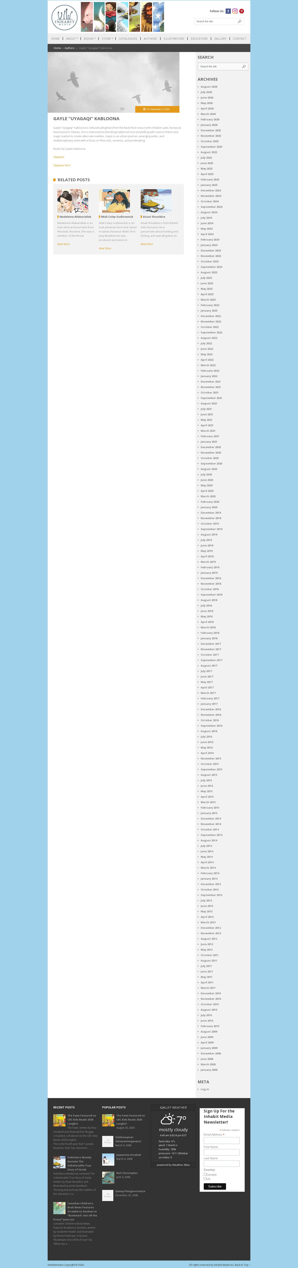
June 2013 (207, 906)
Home (55, 38)
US (208, 1179)
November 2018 (211, 583)
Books (90, 38)
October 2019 (210, 523)
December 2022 (211, 316)
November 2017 (211, 649)
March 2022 (208, 365)
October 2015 (210, 764)
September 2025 (211, 146)
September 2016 (211, 725)
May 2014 (206, 857)
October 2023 (210, 261)
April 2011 (207, 982)
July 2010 (206, 1015)
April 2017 (207, 687)
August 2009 (209, 1031)
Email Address (214, 1135)
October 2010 (210, 1004)
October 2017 (210, 654)
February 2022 (210, 370)
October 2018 (210, 589)
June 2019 (207, 545)
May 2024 (206, 228)
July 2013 (206, 900)
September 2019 (211, 529)
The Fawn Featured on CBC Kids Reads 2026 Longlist (82, 1119)
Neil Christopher (127, 1173)
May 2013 (206, 911)
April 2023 (207, 294)
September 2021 (211, 398)
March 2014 (208, 867)
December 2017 (211, 644)
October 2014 (210, 829)
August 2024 (209, 212)
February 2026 (210, 119)
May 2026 (206, 103)
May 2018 (206, 616)
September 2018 (211, 594)
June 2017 (207, 676)
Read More (63, 244)
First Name (211, 1146)
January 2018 (209, 638)
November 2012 (211, 933)
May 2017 (206, 682)
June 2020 (207, 480)
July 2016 (206, 736)
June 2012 (207, 944)
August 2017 (209, 665)
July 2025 (206, 157)
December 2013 (211, 884)
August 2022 (209, 338)
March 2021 (208, 431)
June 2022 (207, 349)
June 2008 (207, 1059)
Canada (211, 1174)
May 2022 (206, 354)
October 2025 (210, 141)
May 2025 (206, 168)
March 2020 (208, 496)
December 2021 (211, 381)
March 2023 (208, 299)
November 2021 (211, 387)
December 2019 (211, 512)
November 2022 (211, 321)
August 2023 (209, 272)
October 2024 (210, 201)
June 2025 (207, 163)
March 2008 (208, 1064)
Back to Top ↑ (242, 1265)
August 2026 (209, 86)
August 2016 (209, 731)
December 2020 (211, 447)
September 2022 (211, 332)
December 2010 (211, 993)
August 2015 (209, 775)
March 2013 (208, 922)
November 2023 (211, 256)
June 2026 (207, 97)
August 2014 (209, 840)
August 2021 (209, 403)
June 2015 (207, 786)
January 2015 (209, 813)
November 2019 (211, 518)
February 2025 (210, 179)
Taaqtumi (58, 157)
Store (107, 38)
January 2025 (209, 185)
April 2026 (207, 108)
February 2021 (210, 436)
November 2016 (211, 715)
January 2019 (209, 573)
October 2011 (210, 955)
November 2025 (211, 136)
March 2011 (208, 988)
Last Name (211, 1158)
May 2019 (206, 551)
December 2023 (211, 250)
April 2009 (207, 1042)
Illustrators (174, 38)
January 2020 (209, 507)
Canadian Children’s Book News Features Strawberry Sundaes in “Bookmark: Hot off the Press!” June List (75, 1211)
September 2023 (211, 267)
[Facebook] (228, 11)
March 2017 (208, 693)
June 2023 (207, 283)
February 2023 (210, 305)
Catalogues (128, 38)
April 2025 (207, 174)
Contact (240, 38)
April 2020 (207, 491)
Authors (150, 38)
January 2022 (209, 376)
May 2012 (206, 949)
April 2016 (207, 753)
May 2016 (206, 747)
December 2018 (211, 578)
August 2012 (209, 938)
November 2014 (211, 824)
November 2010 (211, 999)
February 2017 (210, 698)
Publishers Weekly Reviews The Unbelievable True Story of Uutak (79, 1163)
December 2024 (211, 190)
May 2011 (206, 977)
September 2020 (211, 463)
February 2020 (210, 502)
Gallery (220, 38)
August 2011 (209, 960)
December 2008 (211, 1053)
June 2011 (207, 971)
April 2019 (207, 556)
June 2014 (207, 851)
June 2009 (207, 1037)
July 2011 (206, 966)
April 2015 (207, 796)
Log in (205, 1089)
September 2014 (211, 835)
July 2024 (206, 217)
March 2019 (208, 562)
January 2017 (209, 704)
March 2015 (208, 802)
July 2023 (206, 278)
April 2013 (207, 917)
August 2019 (209, 534)
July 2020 (206, 474)
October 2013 (210, 889)
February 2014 (210, 873)
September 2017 (211, 660)
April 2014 (207, 862)
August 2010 (209, 1009)
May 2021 (206, 420)
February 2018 (210, 633)
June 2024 (207, 223)
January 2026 (209, 125)
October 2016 (210, 720)
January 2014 (209, 878)
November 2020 (211, 452)
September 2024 (211, 207)
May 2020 (206, 485)
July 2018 (206, 605)
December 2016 (211, 709)
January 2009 (209, 1048)
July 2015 (206, 780)
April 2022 (207, 360)
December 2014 (211, 818)
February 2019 (210, 567)
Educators (199, 38)
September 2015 (211, 769)
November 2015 (211, 758)
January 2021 (209, 441)
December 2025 (211, 130)
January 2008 (209, 1070)
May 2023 (206, 288)
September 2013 (211, 895)
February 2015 (210, 807)
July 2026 (206, 92)
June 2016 (207, 742)
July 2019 (206, 540)
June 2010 (207, 1020)
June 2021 (207, 414)
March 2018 (208, 627)
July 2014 (206, 846)
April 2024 (207, 234)
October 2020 (210, 458)
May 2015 (206, 791)
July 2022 (206, 343)
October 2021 (210, 392)
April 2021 (207, 425)
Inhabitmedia (55, 1265)
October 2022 (210, 327)
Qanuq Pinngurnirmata (130, 1191)
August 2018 (209, 600)
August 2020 (209, 469)
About (72, 38)
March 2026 (208, 114)
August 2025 (209, 152)
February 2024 (210, 239)
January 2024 (209, 245)
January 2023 (209, 310)
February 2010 (210, 1026)
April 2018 (207, 622)
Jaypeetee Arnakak (128, 1155)
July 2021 (206, 409)
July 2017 (206, 671)
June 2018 (207, 611)
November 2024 (211, 196)
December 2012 (211, 928)
